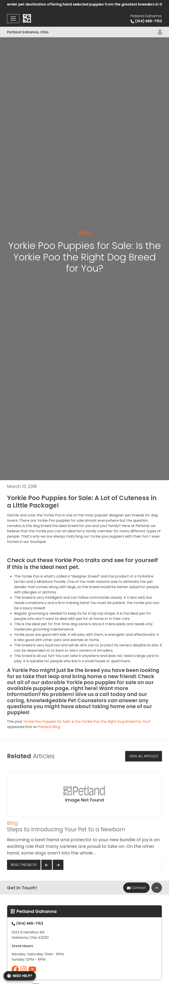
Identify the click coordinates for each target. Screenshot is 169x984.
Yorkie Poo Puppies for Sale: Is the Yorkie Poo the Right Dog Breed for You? (87, 721)
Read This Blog (24, 864)
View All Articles (143, 756)
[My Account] (160, 32)
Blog (84, 232)
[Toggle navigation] (13, 18)
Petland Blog (49, 726)
